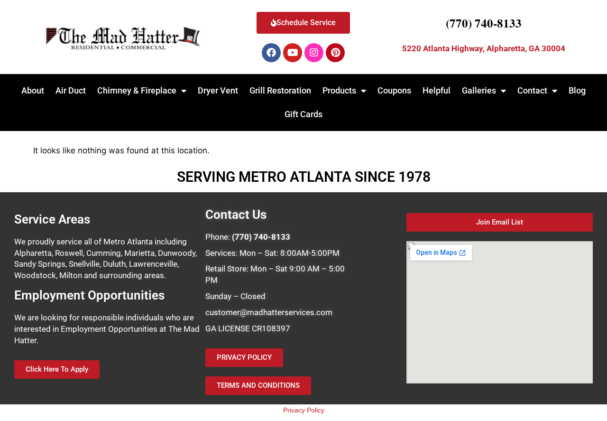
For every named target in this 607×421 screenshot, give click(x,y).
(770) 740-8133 (484, 23)
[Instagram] (313, 52)
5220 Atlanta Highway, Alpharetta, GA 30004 (483, 48)
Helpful (437, 90)
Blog (577, 90)
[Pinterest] (335, 52)
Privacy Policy (303, 410)
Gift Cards (303, 114)
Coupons (394, 90)
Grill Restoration (280, 90)
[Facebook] (271, 52)
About (32, 90)
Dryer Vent (218, 90)
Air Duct (70, 90)
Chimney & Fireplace (136, 90)
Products (339, 90)
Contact (532, 90)
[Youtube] (292, 52)
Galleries (479, 90)
